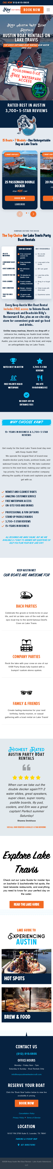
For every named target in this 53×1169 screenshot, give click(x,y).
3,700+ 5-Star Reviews (27, 111)
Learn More (20, 204)
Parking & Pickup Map (26, 1139)
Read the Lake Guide (26, 904)
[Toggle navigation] (48, 9)
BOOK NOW (32, 10)
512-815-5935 (16, 2)
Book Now (20, 198)
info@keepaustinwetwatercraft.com (27, 1074)
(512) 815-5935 (26, 1054)
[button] (26, 213)
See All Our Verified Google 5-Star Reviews (26, 827)
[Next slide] (33, 214)
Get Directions (27, 1145)
